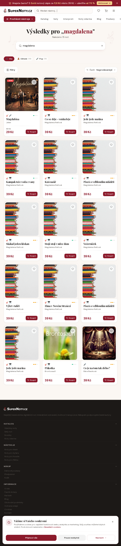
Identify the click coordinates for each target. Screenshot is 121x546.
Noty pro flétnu (11, 460)
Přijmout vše (31, 538)
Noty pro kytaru (11, 453)
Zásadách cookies (52, 527)
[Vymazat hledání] (102, 46)
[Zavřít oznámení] (117, 3)
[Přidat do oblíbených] (34, 82)
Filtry (12, 70)
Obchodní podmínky (13, 502)
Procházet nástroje (20, 19)
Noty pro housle (11, 456)
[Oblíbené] (98, 10)
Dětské (24, 59)
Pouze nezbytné (71, 538)
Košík (6, 477)
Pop (41, 59)
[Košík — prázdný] (106, 10)
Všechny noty (10, 428)
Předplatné (9, 474)
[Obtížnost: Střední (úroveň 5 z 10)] (74, 115)
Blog (99, 19)
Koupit (33, 132)
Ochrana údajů (11, 506)
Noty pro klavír (11, 449)
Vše (9, 59)
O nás (7, 488)
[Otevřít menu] (113, 10)
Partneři (8, 495)
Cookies (8, 509)
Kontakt (8, 513)
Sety (55, 19)
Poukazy (110, 19)
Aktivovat (103, 3)
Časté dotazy (10, 492)
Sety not (8, 431)
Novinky (8, 435)
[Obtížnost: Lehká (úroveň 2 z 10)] (74, 364)
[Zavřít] (112, 521)
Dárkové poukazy (12, 471)
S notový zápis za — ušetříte (53, 3)
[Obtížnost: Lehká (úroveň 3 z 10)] (35, 115)
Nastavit (100, 538)
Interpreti (68, 19)
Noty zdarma (85, 19)
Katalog (44, 19)
